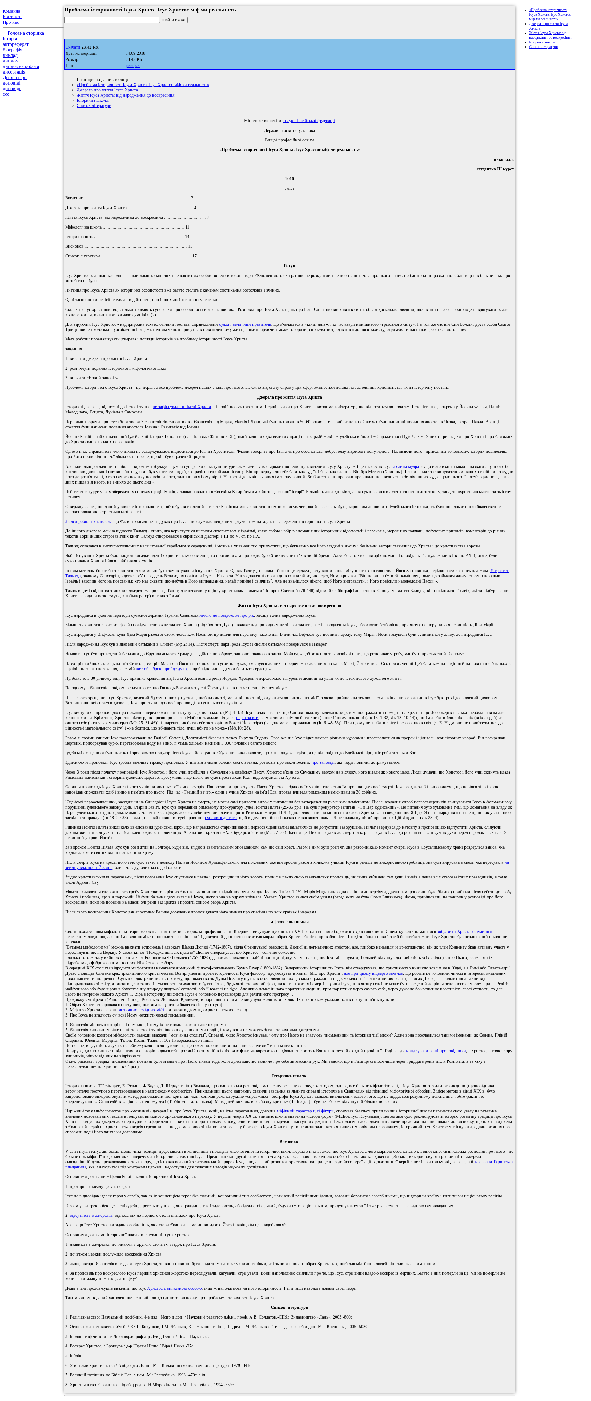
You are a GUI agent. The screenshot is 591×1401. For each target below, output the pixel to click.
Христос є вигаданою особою (174, 1288)
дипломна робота (21, 66)
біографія (12, 49)
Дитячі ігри (15, 77)
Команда (11, 11)
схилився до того (221, 817)
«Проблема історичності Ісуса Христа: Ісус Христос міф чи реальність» (143, 84)
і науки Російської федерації (309, 120)
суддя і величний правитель (245, 324)
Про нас (11, 22)
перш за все (247, 717)
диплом (11, 60)
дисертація (14, 71)
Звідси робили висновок (88, 521)
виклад (10, 55)
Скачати (73, 47)
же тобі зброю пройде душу (161, 668)
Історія (10, 38)
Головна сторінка (26, 33)
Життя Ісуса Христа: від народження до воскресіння (125, 95)
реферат (133, 65)
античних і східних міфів (143, 1009)
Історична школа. (93, 100)
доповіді (11, 83)
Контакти (12, 16)
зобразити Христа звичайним (464, 931)
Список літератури (94, 105)
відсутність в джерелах (91, 1215)
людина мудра (406, 466)
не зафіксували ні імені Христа (182, 406)
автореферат (16, 44)
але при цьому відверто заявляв (373, 973)
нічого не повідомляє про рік (226, 615)
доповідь (12, 88)
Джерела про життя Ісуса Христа (107, 89)
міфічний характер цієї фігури (305, 1110)
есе (6, 94)
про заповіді (323, 762)
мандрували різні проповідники (436, 1050)
